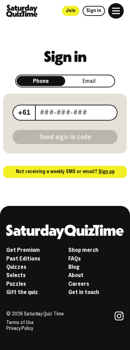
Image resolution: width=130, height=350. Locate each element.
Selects (16, 275)
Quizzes (16, 267)
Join (71, 10)
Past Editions (23, 259)
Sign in (93, 10)
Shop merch (83, 250)
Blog (74, 267)
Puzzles (16, 284)
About (76, 275)
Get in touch (83, 292)
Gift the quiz (22, 292)
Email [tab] (89, 81)
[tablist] (65, 81)
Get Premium (23, 250)
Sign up (106, 171)
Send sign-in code (65, 137)
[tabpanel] (65, 112)
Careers (78, 284)
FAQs (74, 259)
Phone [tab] (41, 81)
